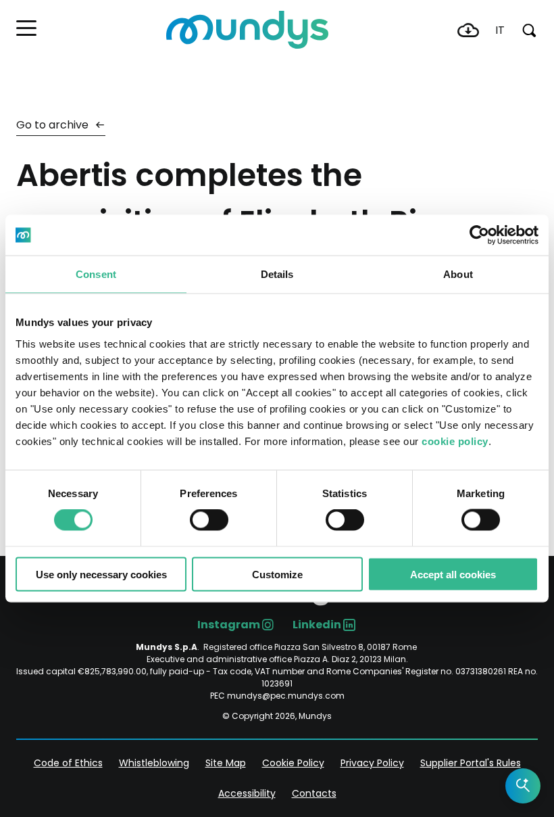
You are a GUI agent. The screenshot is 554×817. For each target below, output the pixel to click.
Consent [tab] (96, 274)
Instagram (228, 624)
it (500, 30)
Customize (277, 574)
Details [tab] (277, 274)
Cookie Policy (293, 763)
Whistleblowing (154, 763)
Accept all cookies (453, 574)
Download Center (468, 30)
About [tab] (458, 274)
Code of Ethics (68, 763)
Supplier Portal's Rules (470, 763)
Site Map (225, 763)
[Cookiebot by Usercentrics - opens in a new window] (479, 235)
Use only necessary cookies (101, 574)
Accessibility (247, 793)
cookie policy (455, 440)
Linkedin (317, 624)
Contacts (314, 793)
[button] (26, 28)
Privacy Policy (372, 763)
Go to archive (53, 125)
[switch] (209, 520)
